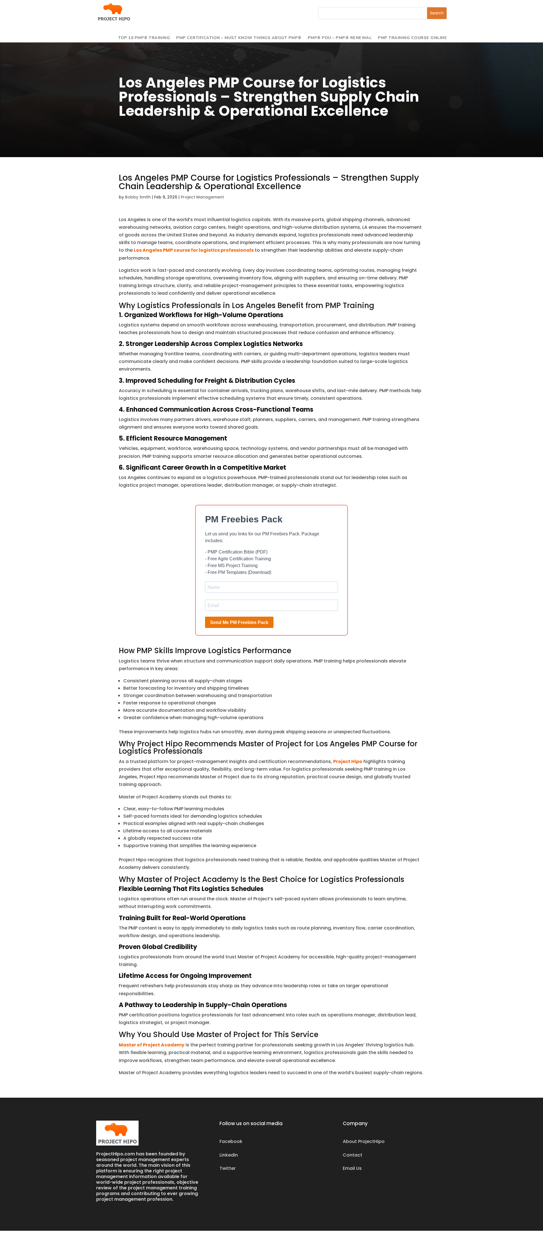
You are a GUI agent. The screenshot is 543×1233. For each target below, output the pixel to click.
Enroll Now (271, 634)
